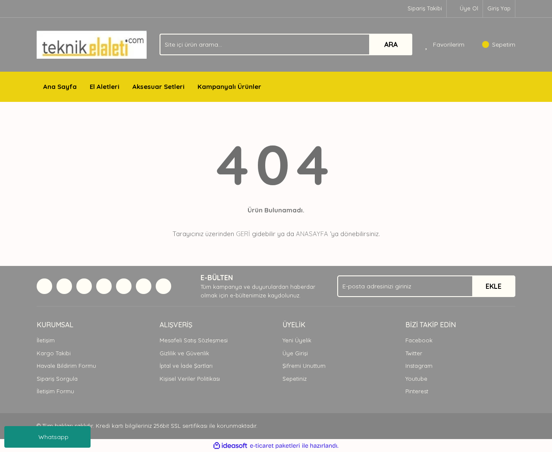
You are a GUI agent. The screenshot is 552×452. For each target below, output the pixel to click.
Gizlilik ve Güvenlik (184, 353)
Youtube (416, 378)
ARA (391, 44)
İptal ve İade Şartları (186, 365)
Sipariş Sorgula (57, 378)
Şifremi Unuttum (304, 365)
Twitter (413, 353)
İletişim (46, 340)
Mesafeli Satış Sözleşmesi (194, 340)
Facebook (419, 340)
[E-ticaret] (275, 445)
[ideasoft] (230, 445)
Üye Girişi (295, 353)
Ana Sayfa (60, 86)
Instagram (419, 365)
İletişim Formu (55, 391)
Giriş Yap (499, 8)
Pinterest (416, 391)
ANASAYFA (312, 234)
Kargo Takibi (54, 353)
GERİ (243, 234)
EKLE (494, 286)
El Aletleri (104, 86)
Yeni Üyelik (296, 340)
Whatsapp (53, 437)
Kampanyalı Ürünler (229, 86)
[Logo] (92, 44)
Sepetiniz (294, 378)
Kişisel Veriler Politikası (190, 378)
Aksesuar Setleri (158, 86)
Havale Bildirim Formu (66, 365)
